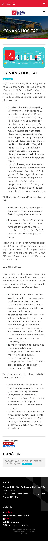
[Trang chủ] (19, 12)
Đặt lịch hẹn (10, 525)
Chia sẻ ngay (9, 446)
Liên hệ (24, 525)
